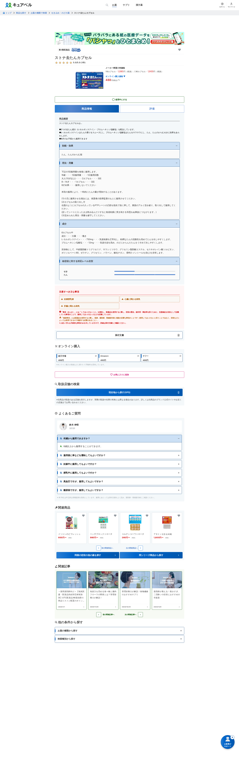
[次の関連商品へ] (140, 548)
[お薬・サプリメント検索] (107, 5)
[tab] (87, 109)
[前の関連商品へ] (98, 548)
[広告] (119, 38)
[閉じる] (232, 737)
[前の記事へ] (98, 614)
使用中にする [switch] (121, 99)
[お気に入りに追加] (179, 50)
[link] (77, 358)
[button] (119, 145)
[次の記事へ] (140, 614)
